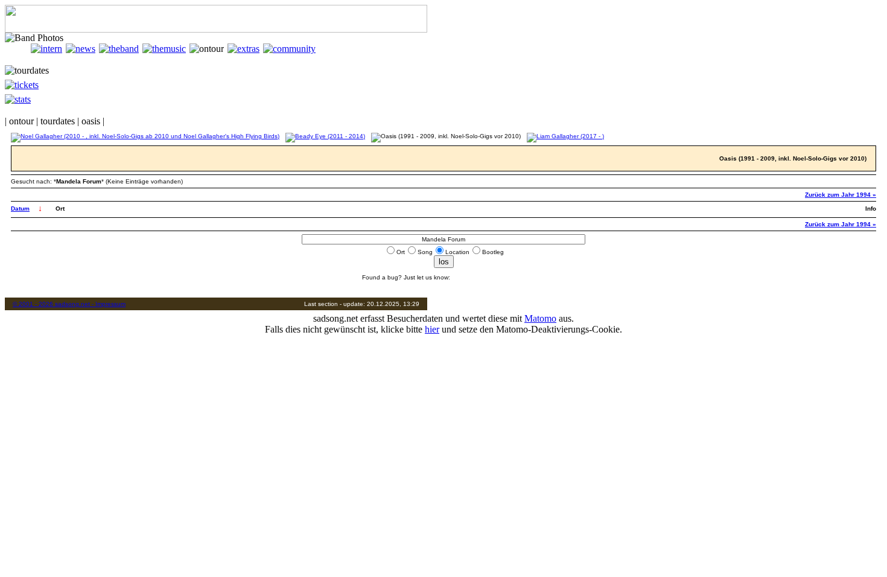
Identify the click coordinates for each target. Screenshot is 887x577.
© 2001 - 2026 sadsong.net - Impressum (69, 304)
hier (432, 329)
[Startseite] (17, 48)
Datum (20, 208)
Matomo (540, 318)
